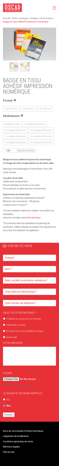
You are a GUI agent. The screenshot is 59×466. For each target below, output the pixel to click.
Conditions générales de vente (18, 441)
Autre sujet (11, 337)
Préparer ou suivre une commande (23, 319)
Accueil (6, 18)
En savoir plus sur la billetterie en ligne (24, 331)
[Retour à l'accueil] (12, 7)
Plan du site (8, 452)
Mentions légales (11, 446)
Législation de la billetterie (16, 436)
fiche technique (33, 217)
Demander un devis (15, 325)
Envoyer (9, 414)
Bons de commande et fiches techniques (23, 431)
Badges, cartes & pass (41, 18)
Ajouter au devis (26, 150)
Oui (8, 399)
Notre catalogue (20, 18)
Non (8, 405)
